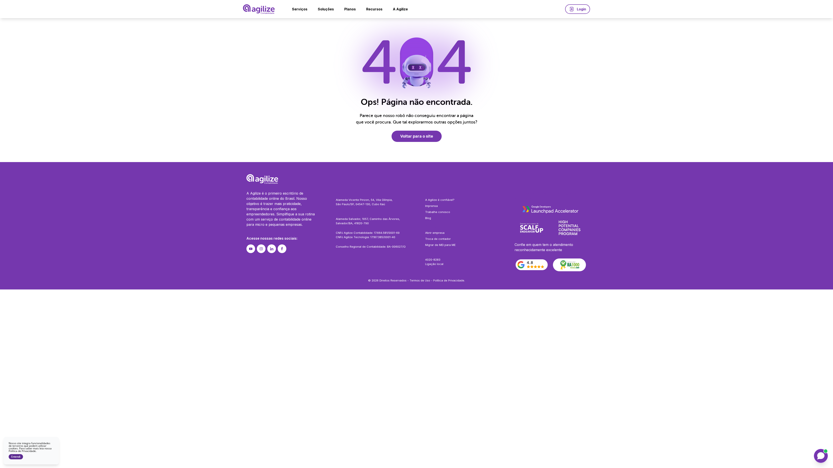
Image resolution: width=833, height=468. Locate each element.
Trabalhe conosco (437, 212)
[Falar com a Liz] (821, 456)
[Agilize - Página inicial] (416, 179)
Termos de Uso (420, 280)
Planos (350, 9)
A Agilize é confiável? (439, 200)
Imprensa (431, 206)
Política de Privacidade (448, 280)
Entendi (15, 456)
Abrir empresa (434, 232)
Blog (428, 218)
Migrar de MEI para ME (440, 245)
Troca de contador (438, 238)
